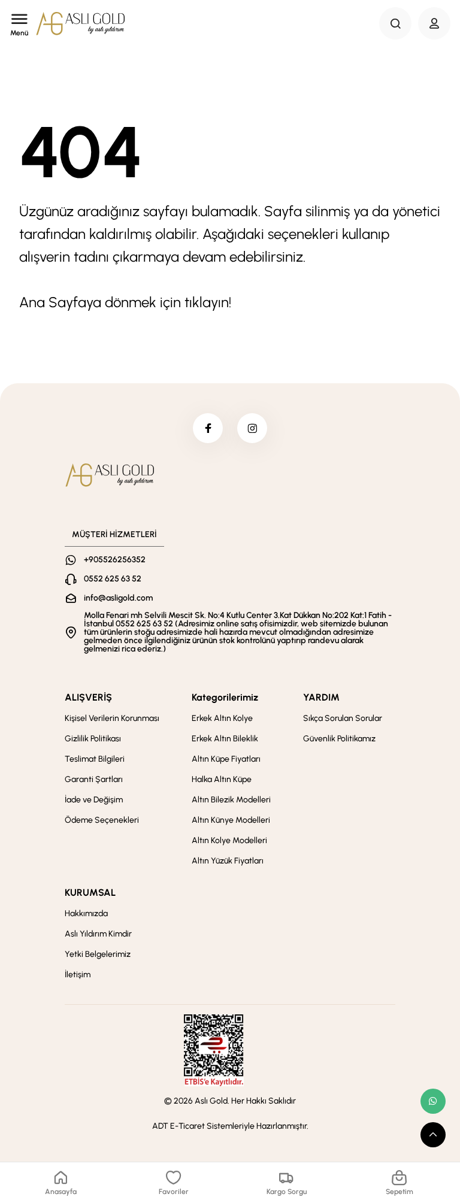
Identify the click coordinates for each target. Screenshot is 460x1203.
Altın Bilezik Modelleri (231, 800)
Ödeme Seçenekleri (102, 820)
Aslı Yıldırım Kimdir (98, 934)
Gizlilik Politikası (93, 739)
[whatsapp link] (433, 1101)
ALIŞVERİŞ (88, 697)
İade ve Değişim (94, 800)
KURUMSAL (90, 892)
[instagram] (252, 428)
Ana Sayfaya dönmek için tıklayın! (125, 302)
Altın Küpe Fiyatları (226, 759)
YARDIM (321, 697)
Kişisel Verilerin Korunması (112, 718)
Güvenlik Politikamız (339, 739)
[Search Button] (395, 23)
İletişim (77, 974)
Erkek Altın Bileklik (225, 739)
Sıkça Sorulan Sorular (342, 718)
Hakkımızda (86, 913)
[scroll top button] (433, 1134)
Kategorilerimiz (225, 697)
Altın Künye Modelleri (231, 820)
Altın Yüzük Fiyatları (228, 861)
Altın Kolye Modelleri (229, 840)
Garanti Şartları (94, 779)
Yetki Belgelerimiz (98, 954)
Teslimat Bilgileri (95, 759)
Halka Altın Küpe (222, 779)
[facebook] (208, 428)
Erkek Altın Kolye (222, 718)
